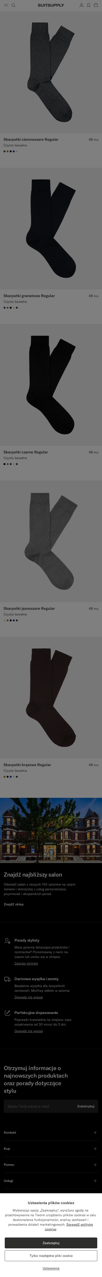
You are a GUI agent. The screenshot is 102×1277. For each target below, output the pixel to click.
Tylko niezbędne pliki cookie (51, 1256)
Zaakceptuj (51, 1243)
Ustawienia (51, 1268)
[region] (51, 1235)
